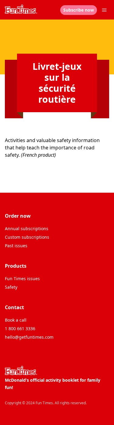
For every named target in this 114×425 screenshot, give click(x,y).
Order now (18, 215)
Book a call (15, 320)
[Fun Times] (21, 9)
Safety (11, 287)
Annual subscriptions (26, 228)
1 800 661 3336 (20, 328)
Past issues (16, 245)
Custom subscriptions (27, 237)
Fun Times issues (22, 278)
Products (15, 265)
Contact (14, 307)
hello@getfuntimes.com (29, 337)
